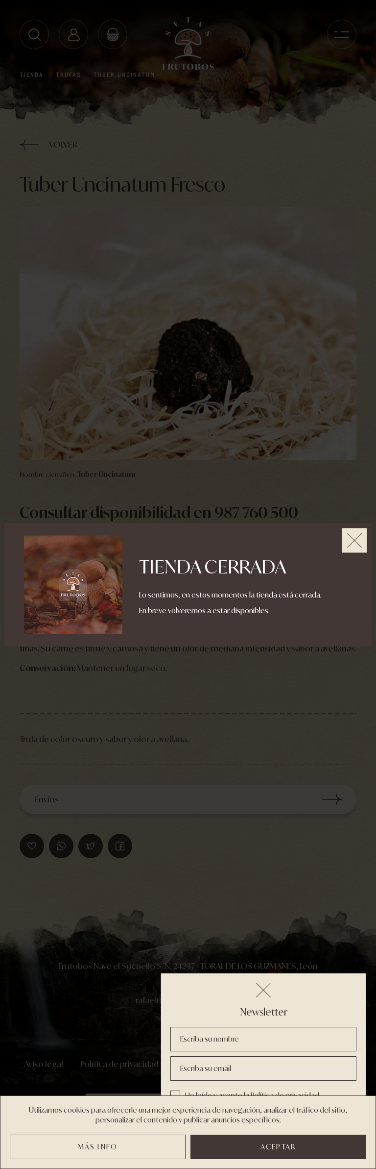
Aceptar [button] (278, 1147)
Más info (98, 1147)
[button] (263, 990)
